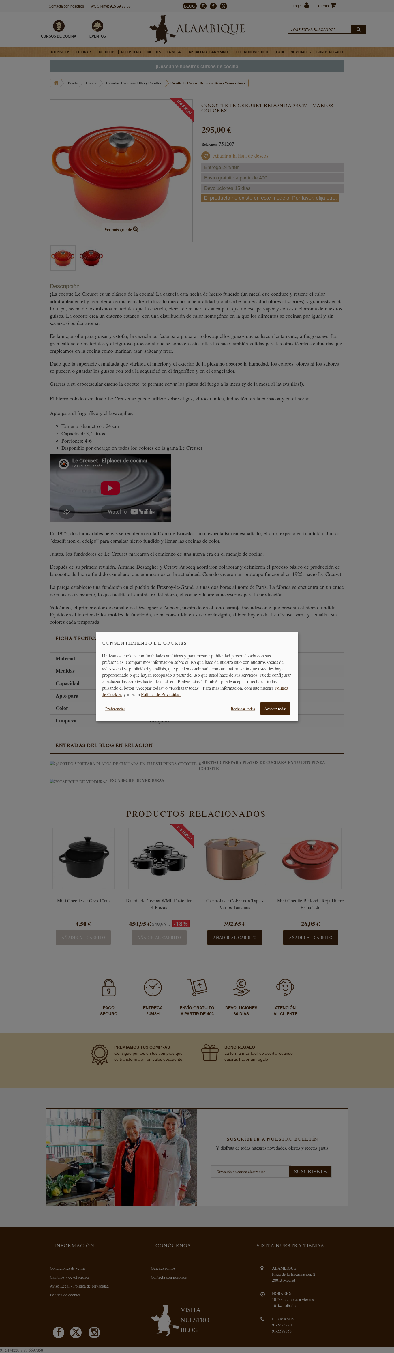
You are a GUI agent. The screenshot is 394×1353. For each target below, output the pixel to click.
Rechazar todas (243, 708)
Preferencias (115, 708)
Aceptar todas (275, 708)
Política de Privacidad (161, 694)
